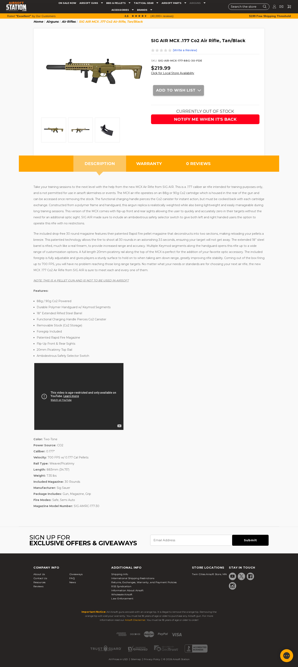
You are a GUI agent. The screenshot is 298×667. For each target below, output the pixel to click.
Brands (142, 10)
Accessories (120, 10)
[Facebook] (250, 576)
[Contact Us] (279, 6)
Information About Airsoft (127, 590)
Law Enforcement (122, 598)
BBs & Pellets (116, 3)
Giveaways (76, 574)
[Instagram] (232, 585)
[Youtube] (232, 576)
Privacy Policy (152, 659)
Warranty (149, 163)
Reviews (38, 586)
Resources (39, 582)
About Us (39, 574)
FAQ (72, 578)
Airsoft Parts (172, 3)
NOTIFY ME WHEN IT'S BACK (205, 119)
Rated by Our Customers (31, 16)
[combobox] (248, 6)
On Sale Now (67, 3)
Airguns (195, 3)
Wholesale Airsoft (121, 594)
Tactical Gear (144, 3)
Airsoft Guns (89, 3)
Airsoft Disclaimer (135, 619)
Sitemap (136, 659)
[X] (241, 576)
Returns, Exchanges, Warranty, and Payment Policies (144, 582)
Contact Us (40, 578)
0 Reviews (198, 163)
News (72, 582)
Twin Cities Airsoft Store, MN (209, 574)
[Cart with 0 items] (287, 6)
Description (100, 163)
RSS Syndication (121, 586)
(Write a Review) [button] (185, 50)
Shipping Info (119, 574)
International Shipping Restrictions (132, 578)
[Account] (272, 6)
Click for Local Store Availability (172, 73)
